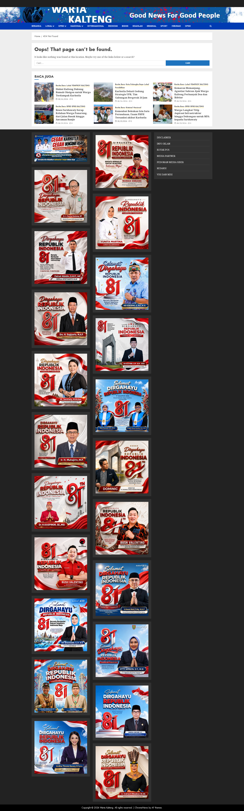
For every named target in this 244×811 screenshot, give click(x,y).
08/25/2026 (182, 101)
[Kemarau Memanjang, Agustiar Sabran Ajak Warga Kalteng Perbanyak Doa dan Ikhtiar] (162, 92)
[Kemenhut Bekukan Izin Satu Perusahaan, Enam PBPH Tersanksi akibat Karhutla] (103, 114)
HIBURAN (176, 26)
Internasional (95, 26)
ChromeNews (141, 807)
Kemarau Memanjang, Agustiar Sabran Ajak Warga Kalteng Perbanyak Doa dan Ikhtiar (191, 92)
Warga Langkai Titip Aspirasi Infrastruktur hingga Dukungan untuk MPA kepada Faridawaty (191, 115)
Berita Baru (61, 85)
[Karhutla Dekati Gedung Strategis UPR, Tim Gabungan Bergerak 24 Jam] (103, 92)
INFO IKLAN (163, 143)
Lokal (48, 26)
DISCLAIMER (164, 137)
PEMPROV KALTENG (81, 85)
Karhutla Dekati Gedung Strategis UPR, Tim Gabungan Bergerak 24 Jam (131, 94)
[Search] (210, 26)
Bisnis (125, 26)
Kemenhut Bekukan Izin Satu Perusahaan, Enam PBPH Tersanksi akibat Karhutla (132, 114)
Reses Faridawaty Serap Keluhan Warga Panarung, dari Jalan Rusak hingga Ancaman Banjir (71, 115)
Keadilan (138, 26)
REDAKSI (161, 168)
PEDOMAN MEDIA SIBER (170, 162)
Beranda (36, 26)
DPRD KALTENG (78, 106)
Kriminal (151, 26)
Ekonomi (113, 26)
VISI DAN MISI (165, 174)
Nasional (75, 26)
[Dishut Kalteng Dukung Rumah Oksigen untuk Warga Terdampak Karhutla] (44, 92)
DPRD (61, 26)
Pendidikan (120, 87)
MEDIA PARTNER (166, 156)
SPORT (164, 26)
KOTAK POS (163, 149)
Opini (188, 26)
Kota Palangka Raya (134, 84)
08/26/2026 (63, 99)
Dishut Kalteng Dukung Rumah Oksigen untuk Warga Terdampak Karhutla (73, 92)
